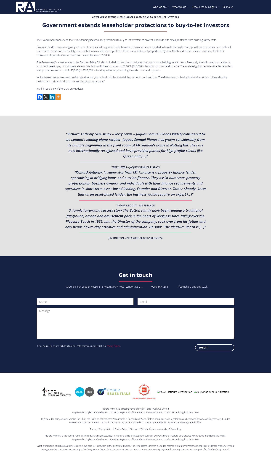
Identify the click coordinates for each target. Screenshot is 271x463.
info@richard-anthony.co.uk (192, 286)
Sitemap (134, 429)
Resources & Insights (204, 7)
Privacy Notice (113, 345)
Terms (93, 429)
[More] (58, 97)
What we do (179, 7)
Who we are (160, 7)
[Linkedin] (52, 97)
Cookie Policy (121, 429)
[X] (46, 97)
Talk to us (227, 7)
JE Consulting (175, 429)
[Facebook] (40, 97)
